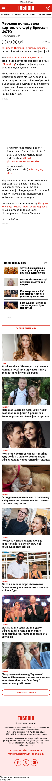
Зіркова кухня (44, 14)
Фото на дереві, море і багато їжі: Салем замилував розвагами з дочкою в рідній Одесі (25, 587)
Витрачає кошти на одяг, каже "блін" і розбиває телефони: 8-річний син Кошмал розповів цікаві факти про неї (25, 413)
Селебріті (5, 14)
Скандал (16, 14)
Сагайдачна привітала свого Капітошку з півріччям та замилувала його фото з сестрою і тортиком (26, 500)
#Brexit (27, 158)
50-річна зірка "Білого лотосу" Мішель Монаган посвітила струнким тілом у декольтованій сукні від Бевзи (25, 369)
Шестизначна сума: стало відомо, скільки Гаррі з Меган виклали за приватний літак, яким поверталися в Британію (24, 632)
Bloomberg (9, 64)
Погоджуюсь (6, 779)
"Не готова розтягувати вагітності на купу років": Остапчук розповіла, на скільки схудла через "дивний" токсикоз (26, 456)
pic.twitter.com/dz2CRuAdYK (23, 161)
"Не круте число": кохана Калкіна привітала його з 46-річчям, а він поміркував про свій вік (22, 543)
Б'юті (32, 14)
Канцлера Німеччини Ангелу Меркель (24, 47)
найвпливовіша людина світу (25, 57)
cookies (25, 777)
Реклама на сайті (18, 751)
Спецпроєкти (35, 751)
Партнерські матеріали (19, 754)
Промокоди (38, 754)
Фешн (25, 14)
